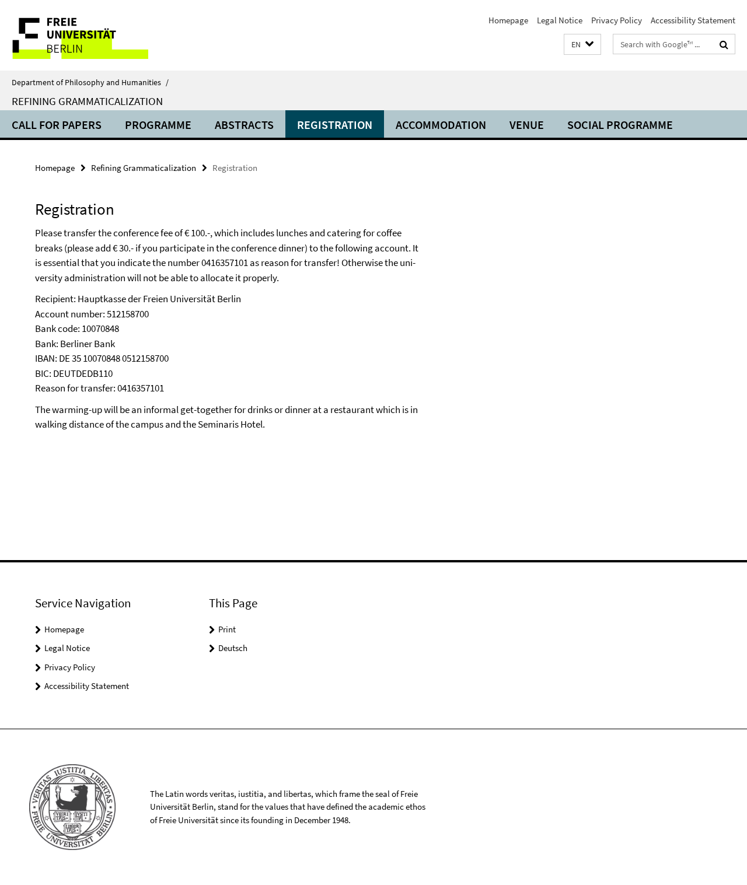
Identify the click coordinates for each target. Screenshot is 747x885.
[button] (582, 44)
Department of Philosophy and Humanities (90, 82)
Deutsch (232, 647)
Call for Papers (57, 124)
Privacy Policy (616, 20)
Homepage (508, 20)
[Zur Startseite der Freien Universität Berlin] (98, 35)
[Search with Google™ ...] (724, 44)
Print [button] (227, 629)
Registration (334, 124)
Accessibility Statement (693, 20)
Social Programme (620, 124)
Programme (158, 124)
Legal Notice (559, 20)
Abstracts (244, 124)
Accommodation (441, 124)
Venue (526, 124)
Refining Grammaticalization (87, 101)
